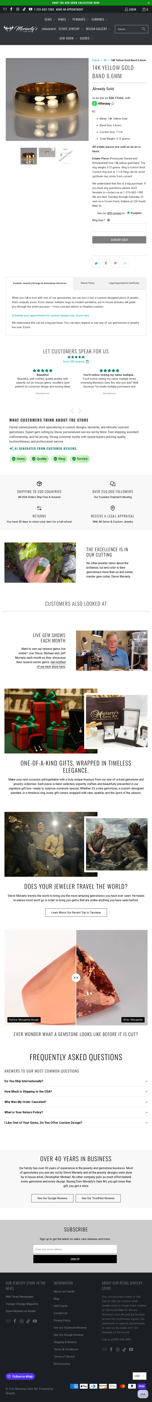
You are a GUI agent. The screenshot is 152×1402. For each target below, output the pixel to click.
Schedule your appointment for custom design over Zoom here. (51, 315)
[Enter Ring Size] (108, 220)
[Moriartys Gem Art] (21, 29)
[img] (76, 357)
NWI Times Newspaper (20, 1296)
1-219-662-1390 (44, 9)
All (105, 60)
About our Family (64, 1291)
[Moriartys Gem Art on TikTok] (24, 9)
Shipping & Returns (65, 1342)
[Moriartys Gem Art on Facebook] (11, 9)
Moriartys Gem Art (26, 1389)
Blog (56, 1298)
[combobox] (131, 29)
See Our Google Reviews (52, 1198)
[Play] (47, 100)
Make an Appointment (69, 9)
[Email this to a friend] (125, 263)
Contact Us (60, 1313)
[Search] (143, 29)
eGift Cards (61, 1306)
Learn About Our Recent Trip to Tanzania (76, 912)
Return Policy (88, 283)
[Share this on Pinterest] (116, 263)
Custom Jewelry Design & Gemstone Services (40, 283)
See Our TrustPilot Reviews (98, 1198)
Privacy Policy (62, 1320)
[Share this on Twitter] (96, 263)
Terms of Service (64, 1356)
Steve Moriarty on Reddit (21, 1311)
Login (132, 9)
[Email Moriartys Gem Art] (5, 9)
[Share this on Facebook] (106, 263)
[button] (50, 19)
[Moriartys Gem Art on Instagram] (17, 9)
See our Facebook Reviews (70, 1327)
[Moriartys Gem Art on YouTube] (30, 9)
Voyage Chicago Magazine (22, 1304)
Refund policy (62, 1363)
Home (95, 60)
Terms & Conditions (66, 1349)
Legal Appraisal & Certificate (124, 283)
